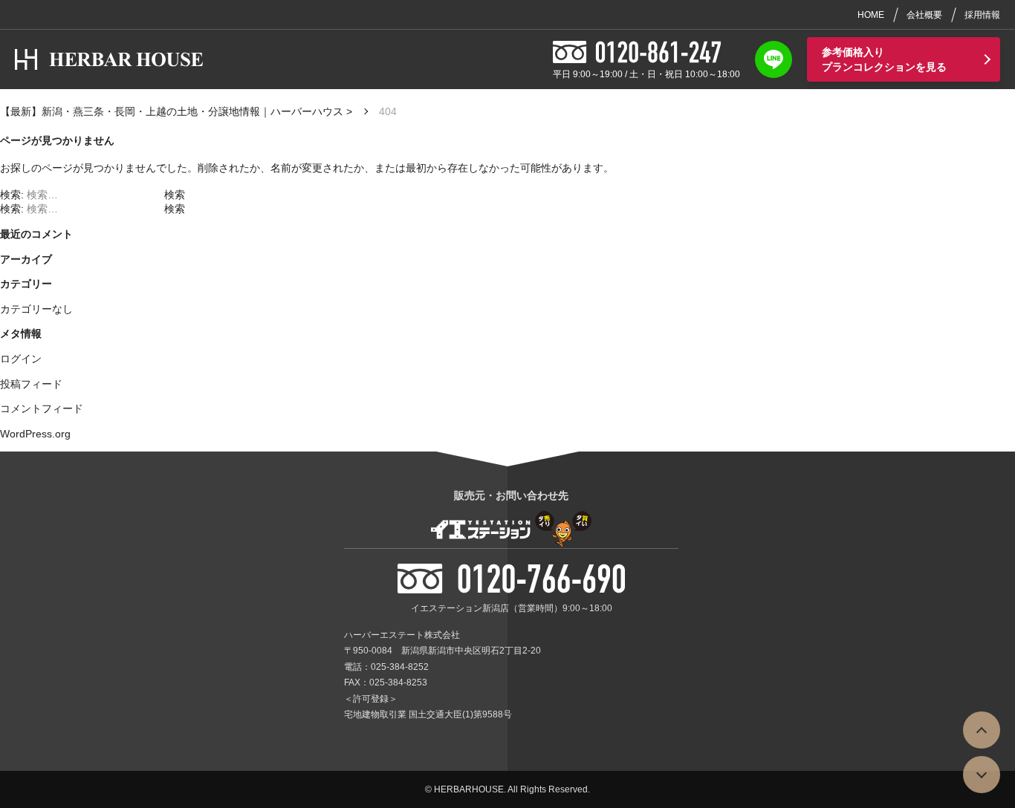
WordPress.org (35, 434)
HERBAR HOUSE (134, 59)
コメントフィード (41, 408)
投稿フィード (31, 384)
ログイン (21, 359)
